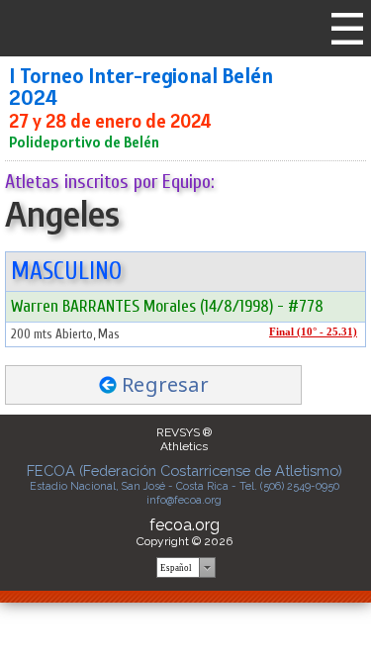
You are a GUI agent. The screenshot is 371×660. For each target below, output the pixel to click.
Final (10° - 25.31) (313, 332)
